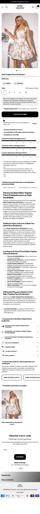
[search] (7, 7)
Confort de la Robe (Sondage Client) (14, 139)
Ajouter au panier (20, 114)
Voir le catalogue (3, 7)
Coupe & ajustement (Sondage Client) (14, 153)
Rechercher (6, 475)
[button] (17, 468)
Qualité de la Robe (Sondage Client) (13, 146)
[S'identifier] (33, 7)
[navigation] (17, 70)
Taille (20, 88)
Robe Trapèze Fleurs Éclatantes (12, 422)
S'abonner (20, 457)
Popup (26, 139)
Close (20, 479)
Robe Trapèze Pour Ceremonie (28, 187)
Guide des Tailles (33, 88)
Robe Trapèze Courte (9, 187)
